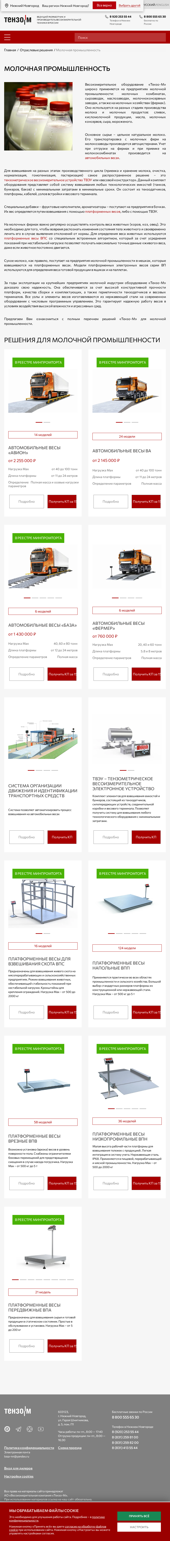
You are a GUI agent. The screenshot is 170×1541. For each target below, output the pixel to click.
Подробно (26, 501)
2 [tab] (47, 424)
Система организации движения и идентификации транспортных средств (42, 790)
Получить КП (62, 837)
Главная (10, 50)
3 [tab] (135, 424)
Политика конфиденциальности (29, 1448)
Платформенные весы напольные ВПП (118, 965)
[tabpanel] (43, 390)
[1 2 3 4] (127, 566)
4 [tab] (50, 599)
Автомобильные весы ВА (121, 450)
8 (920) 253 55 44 (125, 1432)
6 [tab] (54, 1281)
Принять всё (139, 1516)
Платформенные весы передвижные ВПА (34, 1307)
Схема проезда (69, 1448)
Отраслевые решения (36, 50)
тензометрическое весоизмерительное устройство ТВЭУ (48, 180)
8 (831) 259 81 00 (125, 1437)
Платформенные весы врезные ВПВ (34, 1138)
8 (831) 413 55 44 (125, 1448)
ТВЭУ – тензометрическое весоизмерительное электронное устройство (123, 783)
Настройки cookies (18, 1476)
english (163, 4)
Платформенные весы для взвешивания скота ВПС (39, 961)
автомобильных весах (102, 158)
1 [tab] (39, 424)
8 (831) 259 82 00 (125, 1442)
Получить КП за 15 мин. (62, 501)
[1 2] (127, 738)
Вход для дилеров (18, 1468)
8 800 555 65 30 (155, 16)
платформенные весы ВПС (25, 238)
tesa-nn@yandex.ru (16, 1456)
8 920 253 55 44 (120, 16)
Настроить (139, 1527)
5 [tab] (58, 599)
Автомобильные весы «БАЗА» (42, 624)
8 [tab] (70, 1281)
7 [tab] (62, 1281)
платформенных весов (102, 211)
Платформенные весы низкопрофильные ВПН (119, 1136)
